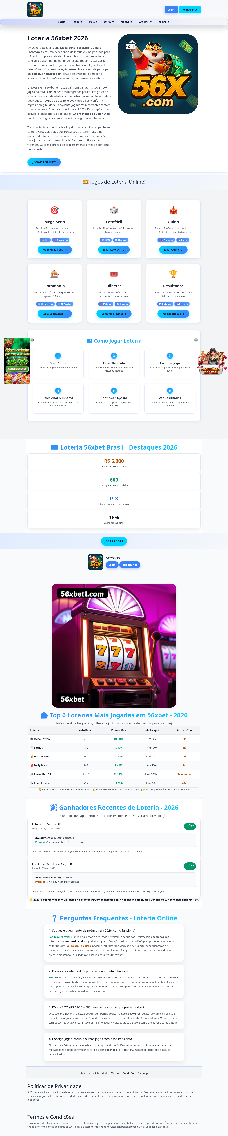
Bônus (93, 21)
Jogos (76, 21)
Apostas (144, 21)
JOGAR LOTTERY (44, 162)
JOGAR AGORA (114, 541)
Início (62, 21)
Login (171, 9)
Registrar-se (190, 9)
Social (162, 21)
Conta (107, 21)
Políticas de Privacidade (94, 1073)
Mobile (125, 21)
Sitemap (143, 1073)
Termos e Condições (123, 1073)
